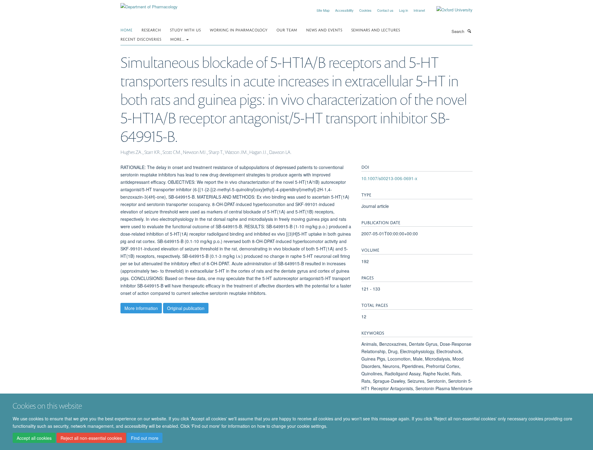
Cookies (365, 10)
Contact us (385, 10)
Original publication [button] (185, 308)
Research (151, 29)
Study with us (185, 29)
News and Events (324, 29)
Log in (403, 10)
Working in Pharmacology (238, 29)
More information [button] (141, 308)
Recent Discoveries (140, 39)
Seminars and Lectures (375, 29)
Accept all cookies (34, 438)
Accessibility (344, 10)
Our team (286, 29)
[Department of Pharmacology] (149, 4)
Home (126, 29)
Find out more (144, 438)
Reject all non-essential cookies (91, 438)
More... (178, 39)
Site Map (323, 10)
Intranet (419, 10)
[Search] (469, 30)
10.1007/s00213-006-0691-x (389, 178)
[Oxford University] (450, 10)
